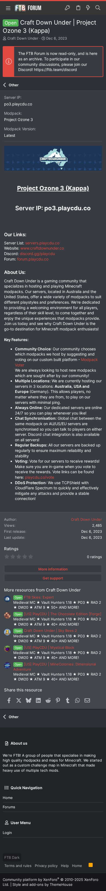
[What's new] (88, 8)
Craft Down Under (22, 38)
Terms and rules (18, 865)
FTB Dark (12, 857)
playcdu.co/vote (39, 477)
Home (8, 797)
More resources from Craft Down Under (42, 590)
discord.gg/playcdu (37, 253)
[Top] (85, 865)
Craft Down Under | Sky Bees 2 (46, 630)
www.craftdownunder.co (42, 248)
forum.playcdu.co (32, 259)
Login (7, 832)
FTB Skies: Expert (34, 597)
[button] (8, 8)
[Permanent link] (7, 177)
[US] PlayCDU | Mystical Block (44, 647)
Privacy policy (46, 865)
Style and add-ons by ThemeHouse (43, 884)
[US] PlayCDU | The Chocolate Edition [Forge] (58, 614)
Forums (9, 807)
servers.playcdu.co (42, 243)
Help (65, 865)
